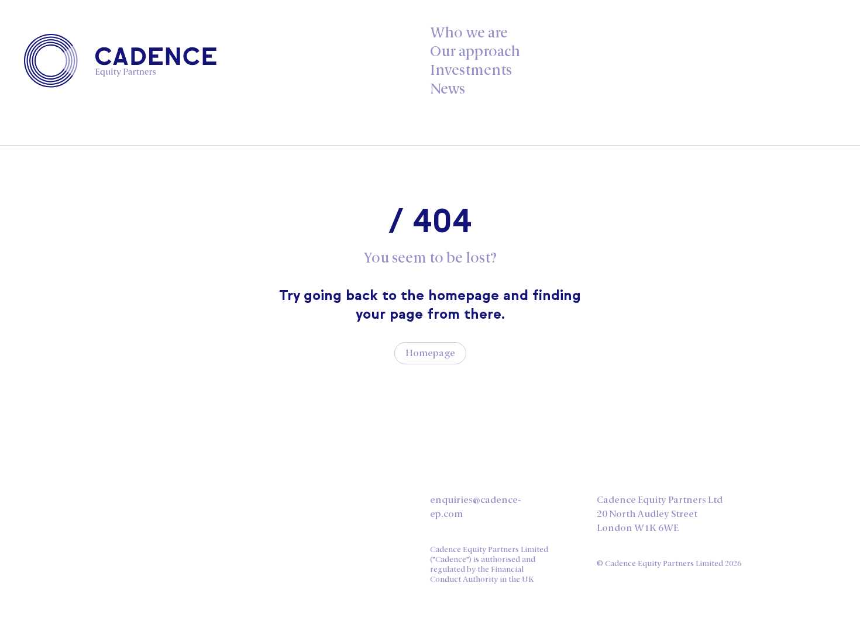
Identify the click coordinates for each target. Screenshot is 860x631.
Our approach (475, 51)
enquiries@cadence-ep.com (475, 506)
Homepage (430, 352)
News (447, 88)
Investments (471, 69)
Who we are (469, 32)
